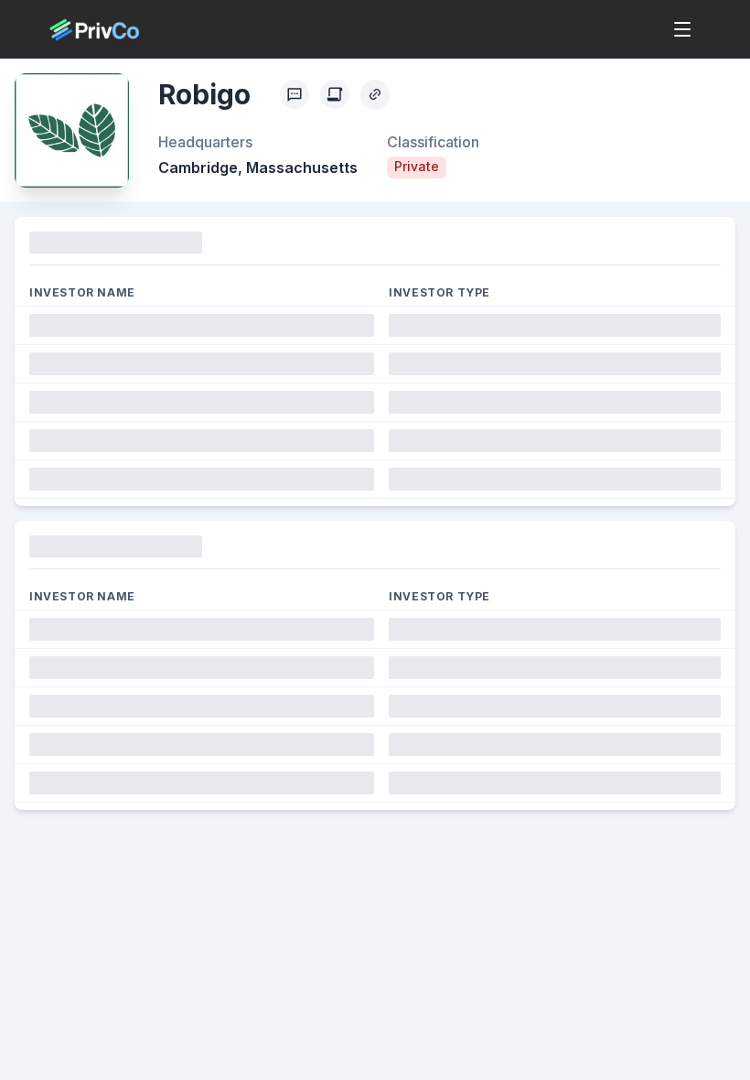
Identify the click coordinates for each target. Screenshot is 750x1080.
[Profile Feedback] (294, 94)
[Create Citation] (334, 94)
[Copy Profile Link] (375, 94)
